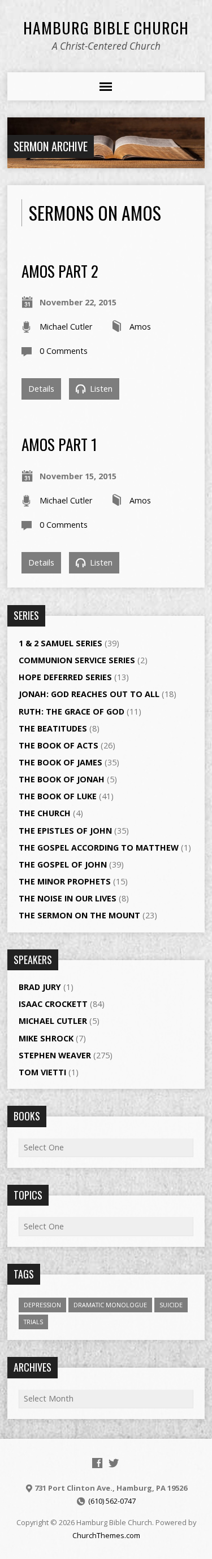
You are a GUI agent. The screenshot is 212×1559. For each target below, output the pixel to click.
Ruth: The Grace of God (71, 711)
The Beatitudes (53, 728)
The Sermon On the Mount (79, 915)
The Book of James (60, 762)
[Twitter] (114, 1463)
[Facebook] (97, 1463)
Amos (140, 326)
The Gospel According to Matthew (99, 847)
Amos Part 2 (59, 270)
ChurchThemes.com (106, 1535)
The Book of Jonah (62, 779)
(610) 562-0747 (112, 1501)
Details (41, 388)
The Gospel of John (63, 864)
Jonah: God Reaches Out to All (89, 694)
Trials (33, 1321)
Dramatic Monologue (110, 1304)
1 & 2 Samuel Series (60, 643)
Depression (42, 1304)
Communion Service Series (77, 660)
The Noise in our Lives (67, 898)
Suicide (171, 1304)
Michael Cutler (66, 326)
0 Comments (64, 350)
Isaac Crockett (53, 1004)
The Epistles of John (65, 830)
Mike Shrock (46, 1038)
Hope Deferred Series (65, 677)
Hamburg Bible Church (106, 27)
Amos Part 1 (59, 444)
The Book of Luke (58, 796)
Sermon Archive (51, 146)
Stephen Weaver (55, 1055)
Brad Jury (40, 987)
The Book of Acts (58, 745)
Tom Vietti (42, 1072)
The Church (45, 813)
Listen (100, 388)
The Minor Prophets (65, 881)
